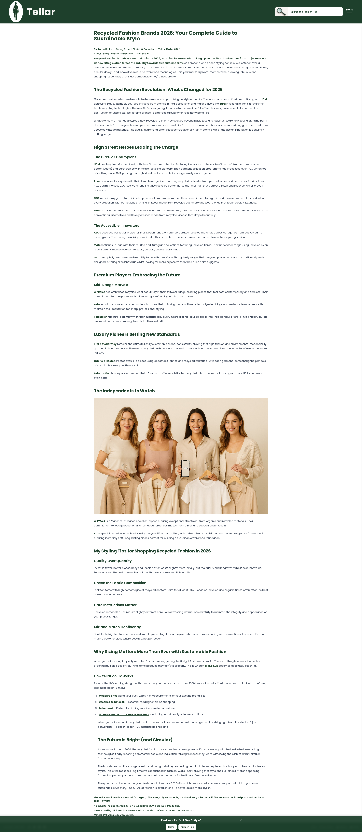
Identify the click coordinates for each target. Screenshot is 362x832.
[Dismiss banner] (240, 820)
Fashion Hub (187, 826)
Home (171, 826)
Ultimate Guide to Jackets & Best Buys (124, 714)
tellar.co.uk (210, 665)
